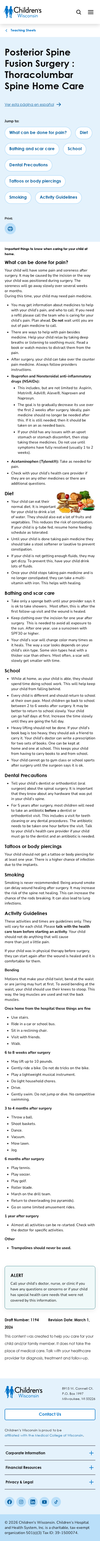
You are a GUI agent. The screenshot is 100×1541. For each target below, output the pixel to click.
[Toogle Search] (78, 12)
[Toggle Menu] (90, 12)
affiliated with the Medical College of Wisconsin (44, 1435)
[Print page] (10, 228)
